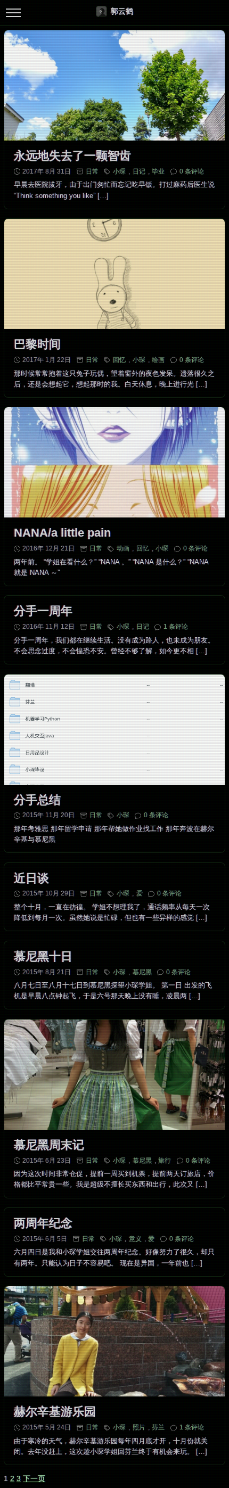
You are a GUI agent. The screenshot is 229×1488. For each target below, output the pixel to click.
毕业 (158, 171)
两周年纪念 (43, 1223)
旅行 (164, 1160)
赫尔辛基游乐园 (55, 1411)
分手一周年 (43, 611)
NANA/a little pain (62, 532)
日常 (92, 171)
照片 (139, 1427)
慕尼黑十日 (43, 956)
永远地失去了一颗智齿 (72, 155)
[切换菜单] (13, 13)
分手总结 (37, 800)
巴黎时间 (37, 344)
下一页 (34, 1478)
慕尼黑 (142, 972)
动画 (123, 548)
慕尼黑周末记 (49, 1145)
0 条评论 (191, 171)
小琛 (119, 171)
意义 (135, 1239)
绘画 (158, 360)
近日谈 (31, 878)
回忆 (119, 360)
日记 (139, 171)
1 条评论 (175, 626)
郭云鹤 (122, 11)
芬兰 (158, 1427)
